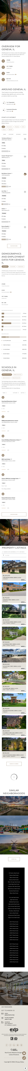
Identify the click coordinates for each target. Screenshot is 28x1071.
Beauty (5, 129)
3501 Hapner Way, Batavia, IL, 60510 (8, 441)
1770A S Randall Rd (6, 192)
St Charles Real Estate (14, 873)
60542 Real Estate (14, 939)
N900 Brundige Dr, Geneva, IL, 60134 (8, 460)
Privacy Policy (20, 1062)
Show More (14, 514)
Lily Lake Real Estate (14, 897)
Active (24, 126)
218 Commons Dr (5, 210)
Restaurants (10, 126)
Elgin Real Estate (14, 899)
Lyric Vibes (4, 191)
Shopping (17, 126)
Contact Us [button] (14, 996)
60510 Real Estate (14, 930)
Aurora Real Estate (14, 913)
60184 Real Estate (14, 926)
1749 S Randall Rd (6, 175)
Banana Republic (5, 226)
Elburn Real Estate (14, 893)
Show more (14, 245)
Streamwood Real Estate (14, 915)
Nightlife (11, 129)
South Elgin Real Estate (14, 884)
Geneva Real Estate (14, 875)
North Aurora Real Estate (14, 888)
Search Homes (14, 763)
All (4, 126)
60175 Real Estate (14, 928)
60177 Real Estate (14, 935)
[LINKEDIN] (14, 1045)
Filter (7, 555)
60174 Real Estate (14, 921)
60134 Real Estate (14, 924)
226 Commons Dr (5, 228)
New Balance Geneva (6, 173)
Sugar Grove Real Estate (14, 917)
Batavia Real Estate (14, 879)
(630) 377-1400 (8, 1019)
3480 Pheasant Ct (6, 157)
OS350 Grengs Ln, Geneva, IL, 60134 (8, 499)
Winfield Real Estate (14, 901)
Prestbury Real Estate (14, 910)
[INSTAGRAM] (10, 1045)
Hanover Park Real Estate (14, 908)
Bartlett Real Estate (14, 890)
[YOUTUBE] (17, 1045)
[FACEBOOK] (6, 1045)
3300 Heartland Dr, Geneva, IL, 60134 (8, 402)
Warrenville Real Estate (14, 904)
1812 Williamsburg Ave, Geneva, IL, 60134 (9, 422)
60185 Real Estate (14, 937)
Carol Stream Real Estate (14, 906)
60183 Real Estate (14, 933)
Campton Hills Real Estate (14, 886)
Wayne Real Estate (14, 877)
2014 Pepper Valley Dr (6, 139)
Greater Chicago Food (7, 155)
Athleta (3, 208)
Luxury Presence (14, 1054)
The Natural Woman (6, 138)
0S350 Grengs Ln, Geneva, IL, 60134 (8, 480)
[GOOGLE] (21, 1045)
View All (14, 859)
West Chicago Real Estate (14, 882)
